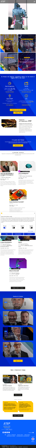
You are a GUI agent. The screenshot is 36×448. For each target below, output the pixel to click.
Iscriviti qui (18, 145)
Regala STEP (18, 112)
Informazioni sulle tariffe (26, 91)
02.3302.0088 (31, 101)
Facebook (3, 432)
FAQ (5, 434)
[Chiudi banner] (34, 213)
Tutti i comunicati (18, 415)
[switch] (13, 228)
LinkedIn (7, 432)
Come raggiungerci (9, 104)
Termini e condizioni (11, 434)
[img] (3, 1)
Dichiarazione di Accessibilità (23, 435)
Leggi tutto (18, 360)
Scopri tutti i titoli (18, 287)
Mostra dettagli (30, 231)
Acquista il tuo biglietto (18, 109)
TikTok (9, 432)
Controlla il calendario (10, 91)
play (18, 5)
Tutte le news (18, 394)
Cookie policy (27, 434)
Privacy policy (20, 434)
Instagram (5, 432)
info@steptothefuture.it (26, 104)
